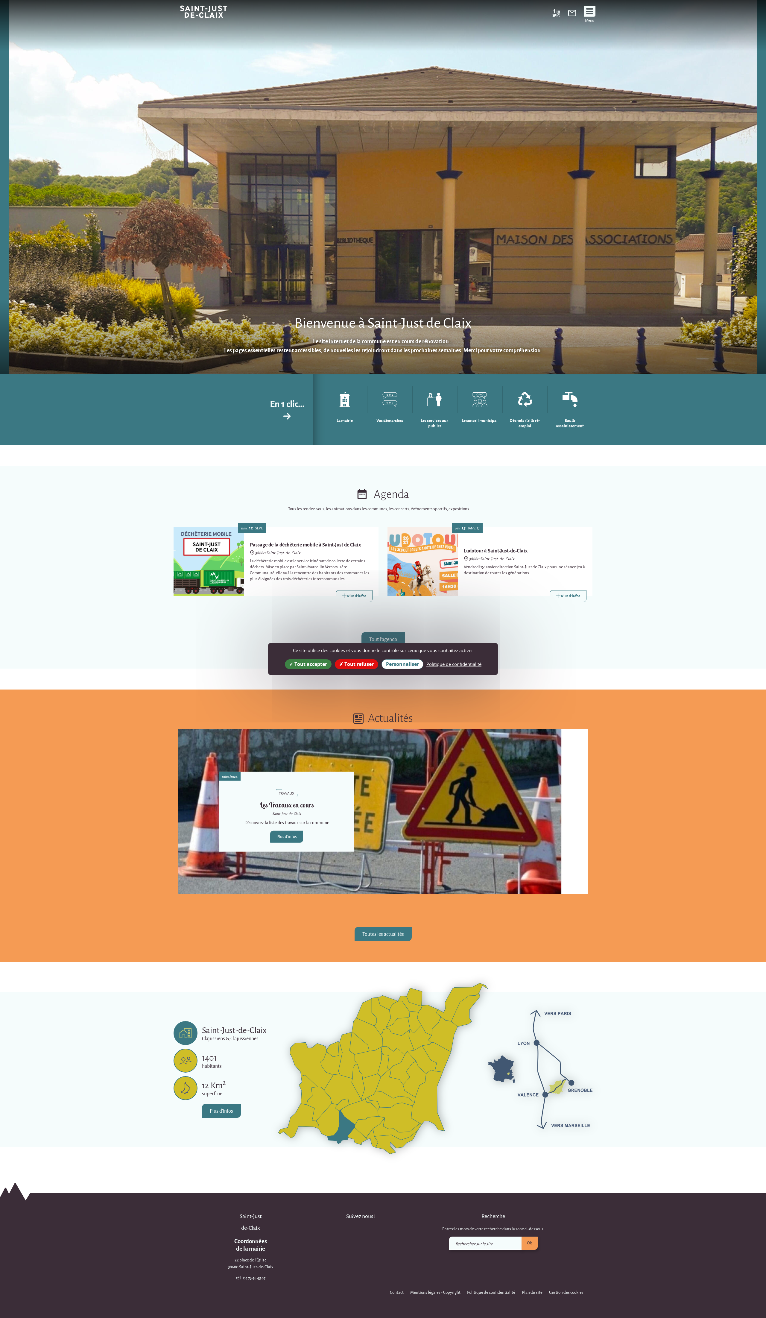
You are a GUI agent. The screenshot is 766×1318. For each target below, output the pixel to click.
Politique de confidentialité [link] (453, 664)
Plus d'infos (286, 836)
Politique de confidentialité (491, 1292)
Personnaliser (402, 664)
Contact (397, 1292)
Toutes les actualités (383, 933)
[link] (572, 14)
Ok (529, 1243)
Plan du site (532, 1292)
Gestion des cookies (566, 1292)
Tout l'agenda (383, 639)
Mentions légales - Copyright (435, 1292)
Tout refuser (358, 664)
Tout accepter (310, 664)
